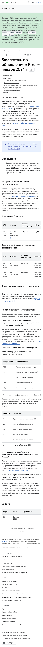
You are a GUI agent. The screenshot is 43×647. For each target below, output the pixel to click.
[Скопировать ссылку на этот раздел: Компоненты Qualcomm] (26, 216)
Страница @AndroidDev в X (11, 584)
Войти (38, 2)
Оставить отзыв (25, 638)
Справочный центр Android (11, 609)
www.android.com (8, 615)
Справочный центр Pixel (9, 612)
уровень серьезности (28, 196)
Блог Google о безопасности (11, 591)
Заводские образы (8, 569)
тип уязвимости (14, 196)
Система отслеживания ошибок (12, 625)
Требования (5, 560)
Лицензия (23, 635)
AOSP (3, 51)
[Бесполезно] (31, 54)
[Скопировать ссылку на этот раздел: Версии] (12, 504)
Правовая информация (10, 635)
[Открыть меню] (3, 2)
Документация (8, 9)
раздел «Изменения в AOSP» (13, 42)
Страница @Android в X (9, 581)
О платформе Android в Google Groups (14, 594)
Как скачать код (7, 563)
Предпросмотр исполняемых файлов (14, 566)
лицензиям (5, 541)
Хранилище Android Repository (12, 557)
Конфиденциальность (10, 638)
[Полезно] (28, 54)
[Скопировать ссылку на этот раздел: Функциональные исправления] (4, 290)
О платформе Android (9, 632)
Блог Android (6, 587)
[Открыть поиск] (29, 2)
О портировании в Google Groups (12, 600)
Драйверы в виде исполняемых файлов (14, 573)
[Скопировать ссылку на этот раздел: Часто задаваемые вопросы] (37, 310)
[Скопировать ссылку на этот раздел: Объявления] (18, 159)
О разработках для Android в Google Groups (16, 597)
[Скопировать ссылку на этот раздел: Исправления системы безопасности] (20, 184)
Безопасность (23, 51)
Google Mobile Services (9, 618)
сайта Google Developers (18, 471)
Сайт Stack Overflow (8, 622)
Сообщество (22, 632)
